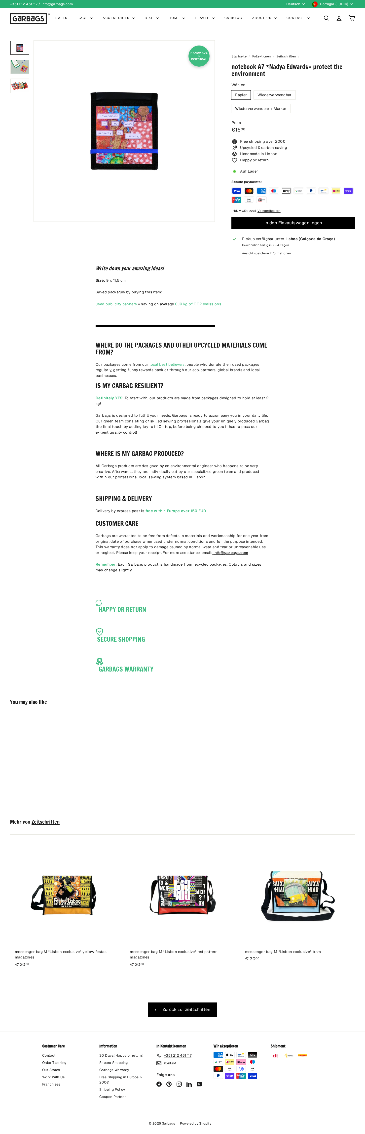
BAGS (83, 18)
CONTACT (296, 18)
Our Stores (51, 1070)
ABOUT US (262, 18)
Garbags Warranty (114, 1070)
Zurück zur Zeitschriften (185, 1009)
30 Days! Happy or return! (121, 1055)
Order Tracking (54, 1062)
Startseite (239, 56)
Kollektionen (262, 56)
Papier (241, 94)
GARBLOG (233, 18)
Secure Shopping (113, 1062)
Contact (49, 1055)
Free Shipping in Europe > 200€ (120, 1080)
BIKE (150, 18)
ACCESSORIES (117, 18)
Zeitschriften (286, 56)
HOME (175, 18)
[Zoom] (124, 131)
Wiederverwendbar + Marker (260, 108)
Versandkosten (269, 211)
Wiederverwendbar (274, 94)
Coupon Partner (112, 1096)
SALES (61, 18)
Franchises (51, 1084)
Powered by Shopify (195, 1123)
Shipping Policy (112, 1089)
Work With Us (53, 1077)
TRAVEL (203, 18)
